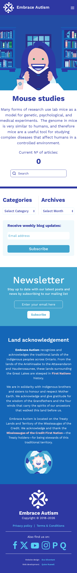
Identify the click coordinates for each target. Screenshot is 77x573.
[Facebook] (15, 545)
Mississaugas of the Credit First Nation (35, 433)
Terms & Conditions (50, 525)
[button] (70, 8)
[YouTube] (34, 545)
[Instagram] (45, 545)
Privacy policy (22, 525)
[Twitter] (24, 545)
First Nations (61, 373)
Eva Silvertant (48, 560)
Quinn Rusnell (48, 564)
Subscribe (38, 249)
